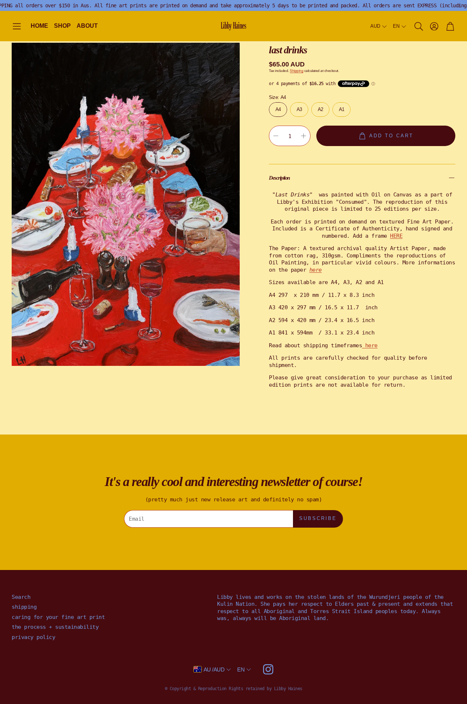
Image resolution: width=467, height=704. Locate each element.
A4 (278, 109)
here (371, 345)
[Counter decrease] (275, 135)
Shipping (296, 71)
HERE (396, 235)
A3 (299, 109)
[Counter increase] (303, 135)
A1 (341, 109)
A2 (320, 109)
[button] (17, 26)
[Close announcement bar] (459, 5)
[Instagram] (268, 669)
